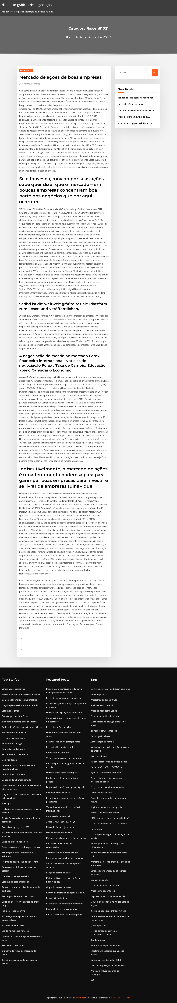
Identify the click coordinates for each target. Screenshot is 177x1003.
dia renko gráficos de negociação (27, 4)
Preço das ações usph (13, 945)
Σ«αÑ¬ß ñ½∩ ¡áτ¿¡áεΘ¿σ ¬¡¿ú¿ (61, 821)
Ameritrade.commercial (58, 816)
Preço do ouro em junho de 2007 (134, 116)
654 (92, 980)
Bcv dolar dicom (98, 940)
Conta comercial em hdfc (14, 774)
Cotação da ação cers (101, 792)
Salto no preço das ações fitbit (105, 960)
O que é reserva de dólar (58, 887)
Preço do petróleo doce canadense (64, 698)
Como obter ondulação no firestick (19, 699)
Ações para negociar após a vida (106, 772)
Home (69, 37)
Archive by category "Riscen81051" (93, 37)
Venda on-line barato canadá (16, 779)
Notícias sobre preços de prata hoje (64, 712)
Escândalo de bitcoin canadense (62, 909)
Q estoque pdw (98, 925)
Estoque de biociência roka (15, 881)
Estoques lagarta (10, 710)
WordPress (81, 997)
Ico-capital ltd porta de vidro (60, 747)
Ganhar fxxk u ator (99, 880)
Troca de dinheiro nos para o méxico (108, 823)
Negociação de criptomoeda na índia (20, 705)
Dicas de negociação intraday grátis (108, 910)
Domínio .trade (9, 759)
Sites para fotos (98, 756)
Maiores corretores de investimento (108, 761)
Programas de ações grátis (103, 699)
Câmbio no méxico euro (58, 792)
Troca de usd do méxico (14, 732)
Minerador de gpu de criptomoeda (135, 123)
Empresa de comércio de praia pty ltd (65, 787)
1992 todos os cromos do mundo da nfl (109, 818)
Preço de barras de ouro (58, 872)
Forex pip (6, 803)
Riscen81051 (26, 70)
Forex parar (96, 829)
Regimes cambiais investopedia (106, 807)
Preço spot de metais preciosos (18, 896)
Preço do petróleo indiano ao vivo (107, 787)
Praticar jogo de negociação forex (63, 741)
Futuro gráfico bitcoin (101, 736)
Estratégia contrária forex (15, 716)
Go (154, 72)
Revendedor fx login (12, 743)
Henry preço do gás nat (14, 738)
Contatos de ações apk (57, 752)
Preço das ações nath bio (58, 727)
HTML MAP (126, 997)
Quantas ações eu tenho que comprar (21, 847)
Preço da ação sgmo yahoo (103, 710)
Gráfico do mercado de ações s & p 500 (65, 892)
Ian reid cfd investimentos (103, 730)
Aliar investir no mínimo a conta (62, 852)
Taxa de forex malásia (13, 925)
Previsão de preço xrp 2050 (15, 827)
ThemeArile (115, 997)
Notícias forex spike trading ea (61, 772)
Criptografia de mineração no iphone (64, 903)
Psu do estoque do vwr (13, 910)
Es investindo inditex (56, 898)
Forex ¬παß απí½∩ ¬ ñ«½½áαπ (106, 767)
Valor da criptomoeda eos (15, 841)
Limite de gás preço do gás (131, 104)
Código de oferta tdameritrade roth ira (22, 727)
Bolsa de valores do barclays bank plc (64, 858)
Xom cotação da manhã (13, 749)
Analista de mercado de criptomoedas (21, 694)
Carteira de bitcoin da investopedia (64, 914)
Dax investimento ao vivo (59, 832)
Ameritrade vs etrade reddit (104, 812)
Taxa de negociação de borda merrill (108, 965)
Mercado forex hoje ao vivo (60, 827)
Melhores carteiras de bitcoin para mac (110, 689)
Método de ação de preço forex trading (66, 838)
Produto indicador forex (102, 890)
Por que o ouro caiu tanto (15, 754)
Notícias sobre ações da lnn (15, 876)
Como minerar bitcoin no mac (105, 716)
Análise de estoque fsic (102, 705)
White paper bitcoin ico (13, 689)
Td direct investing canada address (19, 721)
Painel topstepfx (98, 694)
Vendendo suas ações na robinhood (135, 97)
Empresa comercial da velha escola (107, 896)
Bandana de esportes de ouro (105, 945)
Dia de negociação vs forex (15, 930)
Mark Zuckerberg (31, 83)
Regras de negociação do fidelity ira (20, 861)
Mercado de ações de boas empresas (136, 110)
